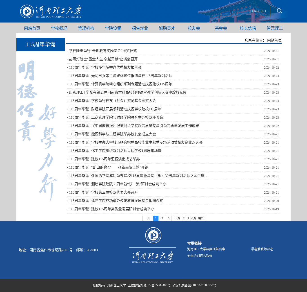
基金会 (221, 28)
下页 (177, 218)
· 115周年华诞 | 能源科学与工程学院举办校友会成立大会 (111, 134)
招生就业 (140, 28)
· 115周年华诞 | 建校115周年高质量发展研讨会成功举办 (110, 209)
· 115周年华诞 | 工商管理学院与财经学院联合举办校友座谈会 (115, 117)
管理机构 (86, 28)
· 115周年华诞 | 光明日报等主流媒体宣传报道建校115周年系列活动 (119, 76)
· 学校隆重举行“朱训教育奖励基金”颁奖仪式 (102, 51)
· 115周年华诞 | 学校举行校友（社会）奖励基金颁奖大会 (111, 101)
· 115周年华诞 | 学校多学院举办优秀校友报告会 (104, 67)
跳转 (201, 218)
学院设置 (113, 28)
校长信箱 (248, 28)
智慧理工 (275, 28)
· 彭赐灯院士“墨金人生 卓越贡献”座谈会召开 (102, 59)
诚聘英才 (167, 28)
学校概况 (59, 28)
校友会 (194, 28)
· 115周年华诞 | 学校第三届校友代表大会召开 (102, 192)
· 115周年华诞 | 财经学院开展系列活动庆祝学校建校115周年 (114, 109)
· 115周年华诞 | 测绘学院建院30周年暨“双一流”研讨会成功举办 (116, 184)
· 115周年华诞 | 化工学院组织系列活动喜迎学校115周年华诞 (114, 151)
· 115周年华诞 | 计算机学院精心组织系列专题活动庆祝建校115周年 (119, 84)
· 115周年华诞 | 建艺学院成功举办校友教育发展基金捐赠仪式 (115, 201)
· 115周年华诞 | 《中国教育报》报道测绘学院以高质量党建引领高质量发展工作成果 (133, 126)
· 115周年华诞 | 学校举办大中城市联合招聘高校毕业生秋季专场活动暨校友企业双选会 (135, 142)
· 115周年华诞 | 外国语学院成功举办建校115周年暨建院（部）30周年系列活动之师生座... (137, 176)
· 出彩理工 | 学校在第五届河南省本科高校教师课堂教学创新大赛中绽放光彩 (127, 92)
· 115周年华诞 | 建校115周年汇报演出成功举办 (103, 159)
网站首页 (32, 28)
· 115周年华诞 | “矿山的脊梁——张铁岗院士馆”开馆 (107, 167)
